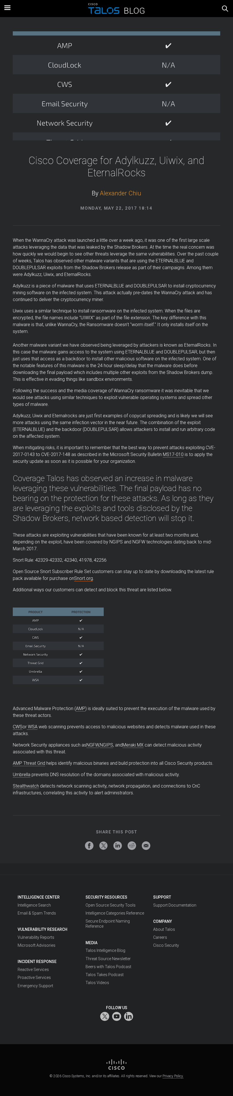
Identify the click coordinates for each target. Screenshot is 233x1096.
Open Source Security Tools (111, 905)
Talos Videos (97, 982)
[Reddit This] (132, 845)
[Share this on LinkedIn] (117, 845)
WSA (32, 726)
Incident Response (37, 961)
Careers (160, 937)
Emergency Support (35, 985)
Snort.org (83, 578)
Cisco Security (166, 945)
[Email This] (146, 845)
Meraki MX (132, 745)
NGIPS (106, 745)
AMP (80, 708)
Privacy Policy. (173, 1076)
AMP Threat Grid (29, 763)
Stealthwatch (26, 786)
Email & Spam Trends (37, 913)
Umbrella (21, 774)
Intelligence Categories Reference (115, 913)
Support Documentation (174, 905)
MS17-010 (173, 454)
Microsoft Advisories (36, 945)
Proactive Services (34, 977)
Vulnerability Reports (36, 937)
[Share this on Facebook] (89, 845)
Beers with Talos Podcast (108, 966)
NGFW (92, 745)
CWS (17, 726)
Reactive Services (33, 969)
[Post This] (103, 845)
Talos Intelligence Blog (105, 950)
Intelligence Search (34, 905)
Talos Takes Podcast (105, 974)
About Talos (164, 929)
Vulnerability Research (42, 929)
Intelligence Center (39, 897)
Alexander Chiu (120, 193)
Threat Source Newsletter (108, 958)
